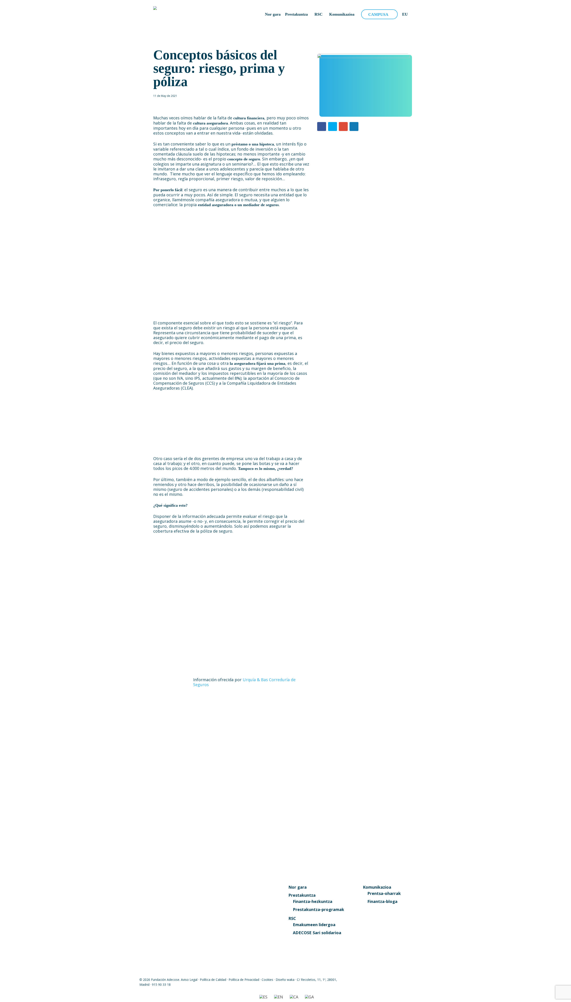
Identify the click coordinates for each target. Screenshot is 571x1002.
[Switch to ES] (263, 996)
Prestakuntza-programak (318, 909)
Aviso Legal (189, 979)
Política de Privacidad (244, 979)
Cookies (267, 979)
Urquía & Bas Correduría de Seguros (244, 682)
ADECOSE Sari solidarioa (317, 932)
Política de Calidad (213, 979)
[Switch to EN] (278, 996)
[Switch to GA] (309, 996)
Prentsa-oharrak (384, 893)
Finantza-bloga (382, 901)
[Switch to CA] (294, 996)
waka (290, 979)
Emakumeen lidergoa (314, 924)
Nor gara (297, 887)
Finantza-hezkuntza (312, 901)
